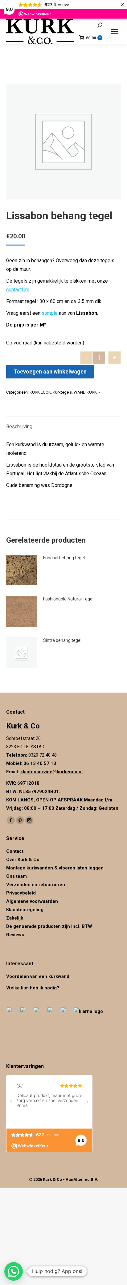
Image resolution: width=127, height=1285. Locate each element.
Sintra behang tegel (62, 640)
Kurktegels (62, 392)
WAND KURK (85, 392)
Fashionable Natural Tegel (68, 598)
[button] (13, 1271)
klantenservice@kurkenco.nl (51, 772)
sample (50, 313)
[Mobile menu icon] (115, 31)
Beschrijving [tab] (19, 426)
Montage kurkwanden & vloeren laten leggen (55, 868)
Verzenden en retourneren (35, 884)
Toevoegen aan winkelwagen (50, 371)
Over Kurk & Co (22, 859)
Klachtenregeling (24, 909)
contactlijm (17, 289)
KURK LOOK (40, 392)
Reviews (15, 934)
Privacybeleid (21, 893)
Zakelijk (14, 918)
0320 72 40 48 (42, 755)
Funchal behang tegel (64, 557)
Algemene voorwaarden (32, 901)
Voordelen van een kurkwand (37, 976)
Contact (14, 851)
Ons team (16, 876)
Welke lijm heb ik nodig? (32, 988)
